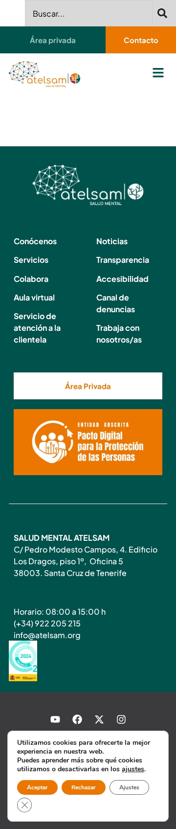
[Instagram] (121, 719)
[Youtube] (55, 719)
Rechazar (83, 787)
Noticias (112, 241)
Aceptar (37, 787)
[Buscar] (164, 13)
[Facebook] (77, 719)
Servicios (31, 259)
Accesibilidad (122, 279)
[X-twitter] (99, 719)
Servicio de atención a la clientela (37, 328)
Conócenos (35, 241)
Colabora (31, 279)
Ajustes (129, 787)
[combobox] (89, 13)
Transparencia (122, 259)
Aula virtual (34, 297)
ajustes (133, 769)
